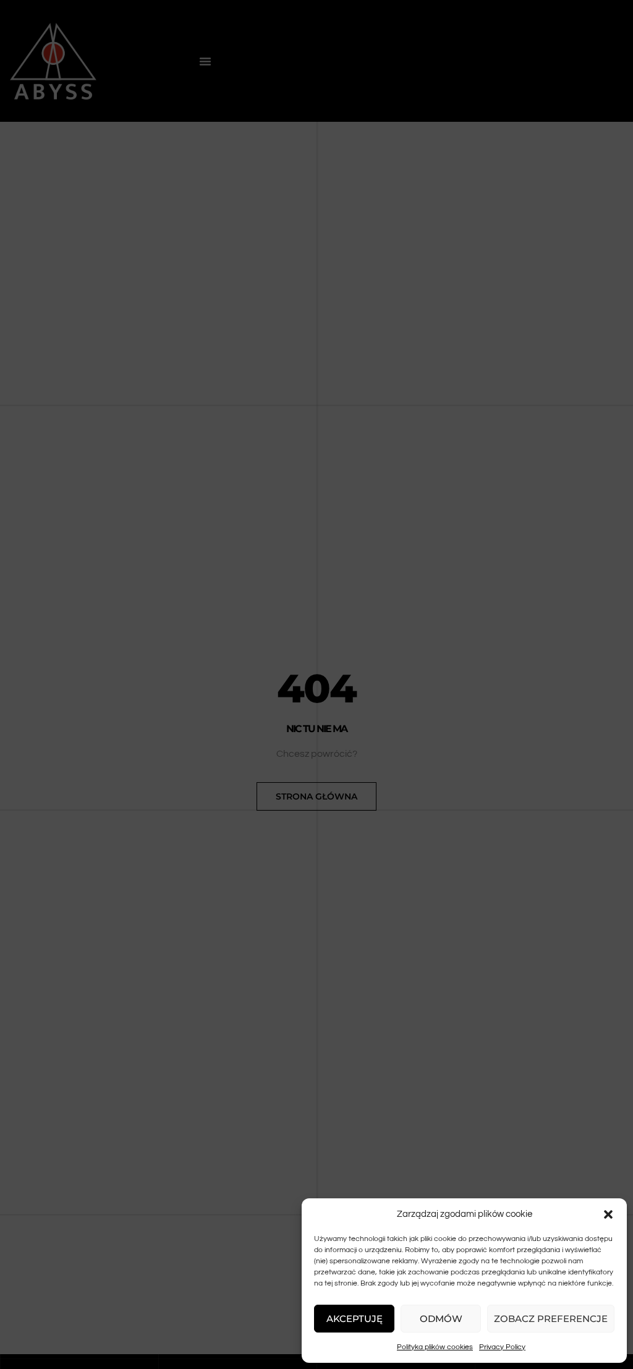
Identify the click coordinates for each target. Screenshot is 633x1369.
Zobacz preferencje (551, 1318)
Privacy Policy (502, 1347)
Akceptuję (354, 1318)
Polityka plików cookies (435, 1347)
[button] (608, 1214)
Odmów (441, 1318)
